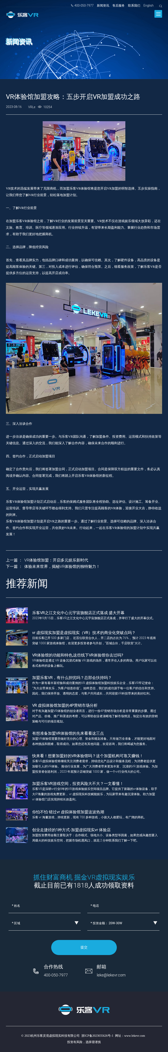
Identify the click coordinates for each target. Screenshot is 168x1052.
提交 (84, 947)
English (149, 5)
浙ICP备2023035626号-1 (97, 1035)
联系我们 (134, 5)
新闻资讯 (103, 5)
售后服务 (118, 5)
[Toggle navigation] (158, 14)
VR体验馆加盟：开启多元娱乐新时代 (56, 560)
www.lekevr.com (134, 1035)
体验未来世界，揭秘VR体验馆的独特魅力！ (62, 566)
